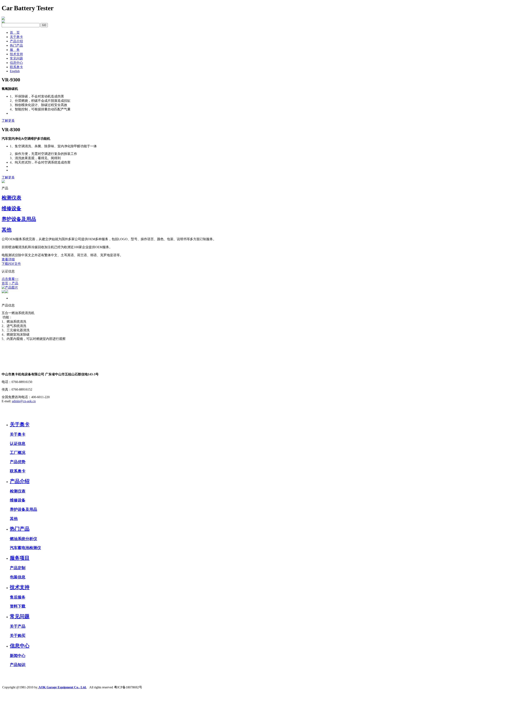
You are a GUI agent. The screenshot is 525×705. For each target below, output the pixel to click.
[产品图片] (10, 288)
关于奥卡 (16, 37)
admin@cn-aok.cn (24, 401)
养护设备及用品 (23, 509)
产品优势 (17, 462)
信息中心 (16, 62)
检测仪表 (17, 491)
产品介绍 (16, 41)
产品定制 (17, 568)
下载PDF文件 (11, 263)
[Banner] (3, 182)
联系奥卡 (16, 67)
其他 (14, 518)
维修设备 (17, 500)
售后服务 (17, 597)
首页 (5, 283)
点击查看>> (10, 279)
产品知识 (17, 665)
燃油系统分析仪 (23, 539)
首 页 (15, 32)
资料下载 (17, 606)
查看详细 (8, 259)
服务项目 (20, 558)
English (15, 71)
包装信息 (17, 577)
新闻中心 (17, 656)
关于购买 (17, 635)
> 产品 (13, 283)
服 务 (15, 49)
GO (44, 25)
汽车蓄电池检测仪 (25, 548)
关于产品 (17, 626)
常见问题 (16, 58)
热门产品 (16, 45)
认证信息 (17, 443)
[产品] (262, 288)
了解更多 (8, 120)
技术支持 (16, 54)
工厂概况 (17, 452)
